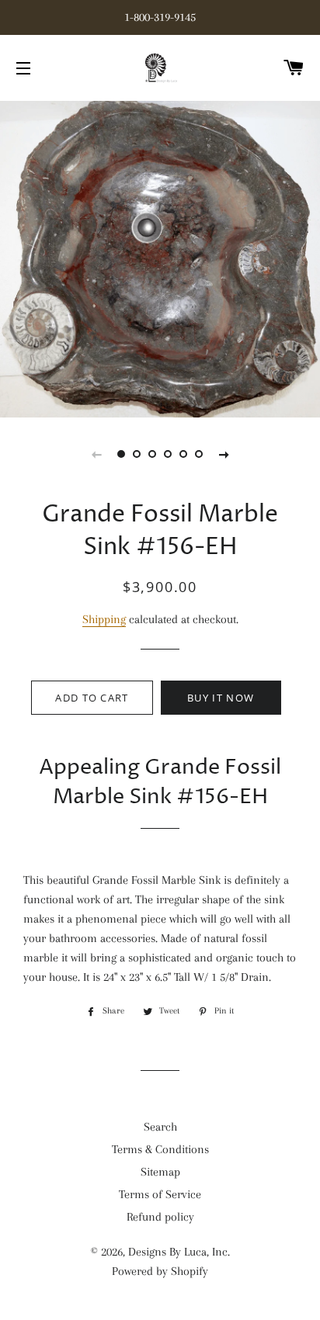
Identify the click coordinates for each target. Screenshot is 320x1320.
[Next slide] (224, 454)
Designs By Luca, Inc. (179, 1252)
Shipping (104, 619)
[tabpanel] (160, 257)
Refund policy (160, 1217)
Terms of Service (160, 1194)
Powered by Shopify (160, 1271)
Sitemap (160, 1172)
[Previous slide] (96, 454)
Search (160, 1127)
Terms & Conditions (160, 1149)
